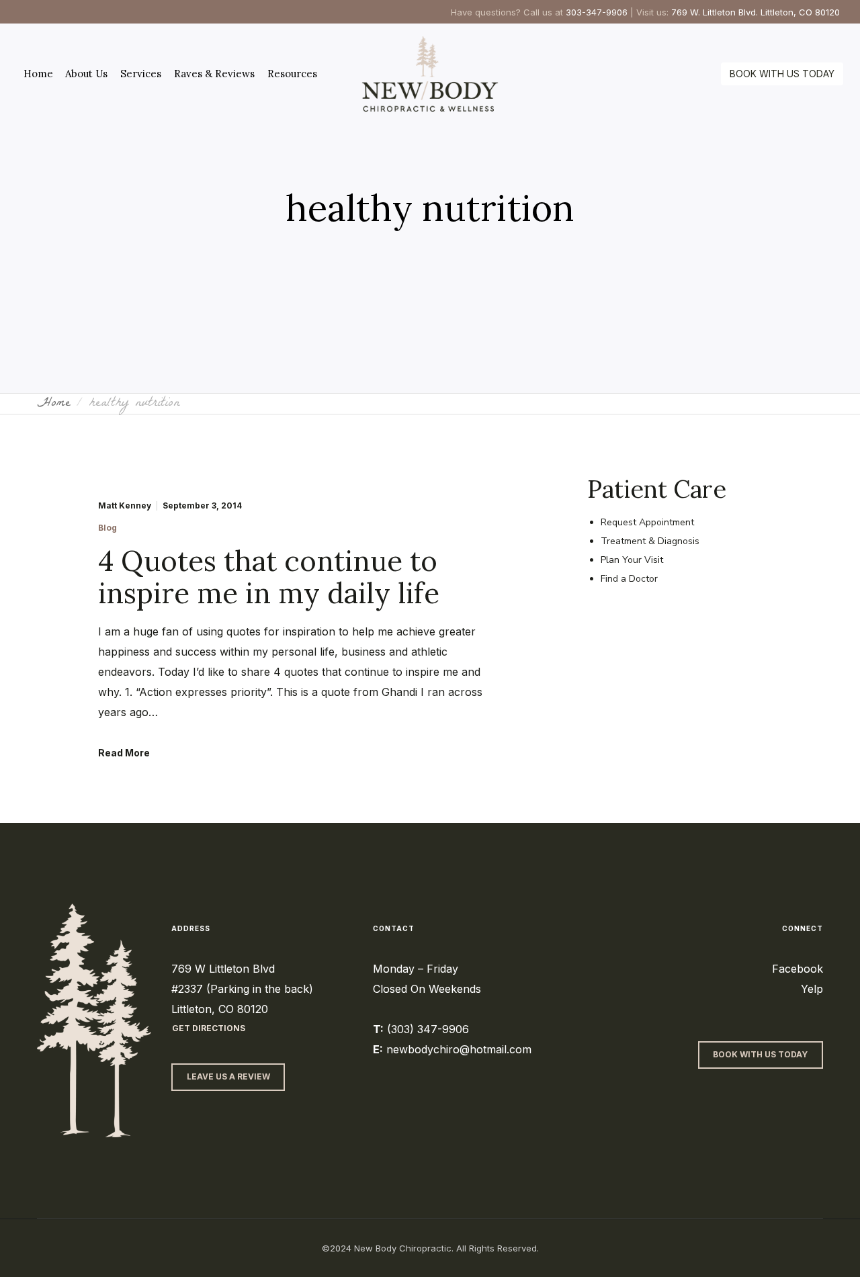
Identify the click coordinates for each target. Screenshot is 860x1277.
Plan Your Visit (632, 560)
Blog (107, 528)
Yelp (812, 989)
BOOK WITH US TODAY (782, 73)
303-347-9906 (597, 12)
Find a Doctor (629, 578)
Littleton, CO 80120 (219, 1009)
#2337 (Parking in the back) (242, 989)
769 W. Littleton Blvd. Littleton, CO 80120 (755, 12)
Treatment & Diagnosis (650, 541)
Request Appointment (647, 522)
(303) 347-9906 (428, 1029)
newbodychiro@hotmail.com (458, 1049)
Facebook (797, 968)
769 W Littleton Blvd (223, 968)
